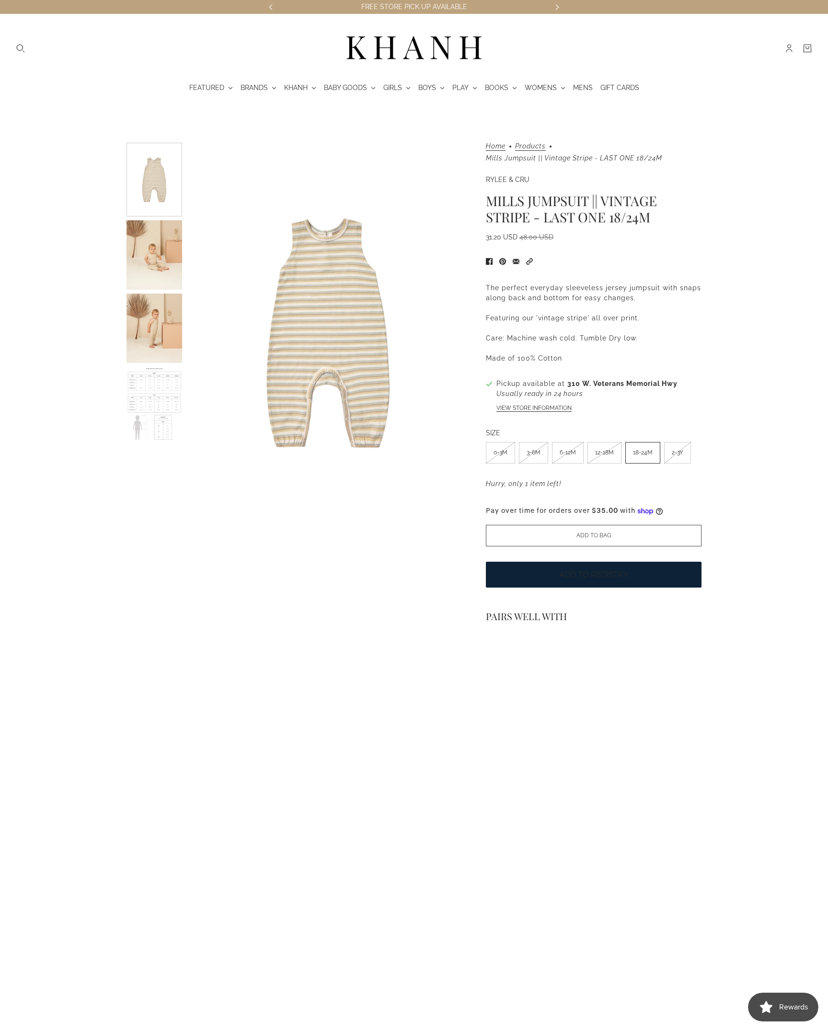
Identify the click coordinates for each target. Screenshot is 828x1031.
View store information (534, 408)
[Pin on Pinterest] (502, 261)
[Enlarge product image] (328, 332)
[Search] (20, 48)
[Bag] (807, 48)
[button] (529, 261)
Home (496, 146)
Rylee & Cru (507, 179)
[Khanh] (414, 48)
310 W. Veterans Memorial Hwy (622, 383)
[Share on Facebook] (489, 261)
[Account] (789, 48)
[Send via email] (516, 261)
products (530, 146)
